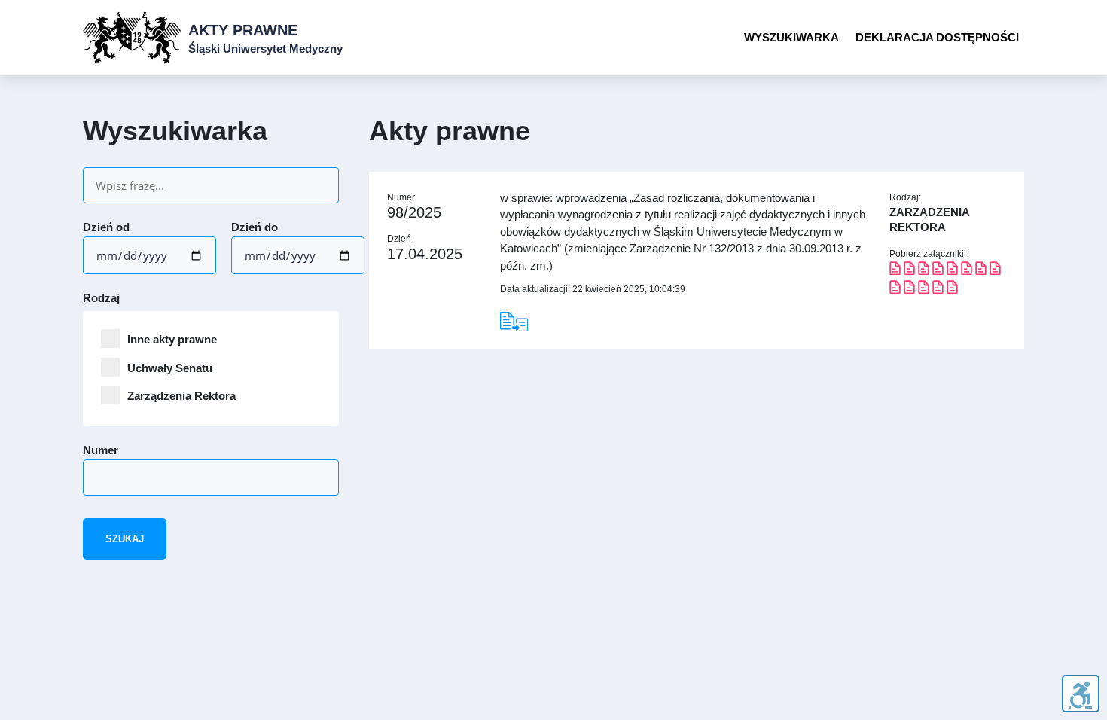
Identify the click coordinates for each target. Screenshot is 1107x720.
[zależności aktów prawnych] (522, 321)
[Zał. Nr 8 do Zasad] (952, 289)
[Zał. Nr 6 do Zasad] (909, 289)
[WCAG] (1080, 694)
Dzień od (106, 227)
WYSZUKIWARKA (791, 37)
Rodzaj (101, 297)
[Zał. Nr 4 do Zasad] (995, 270)
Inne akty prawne (172, 339)
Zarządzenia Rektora (181, 395)
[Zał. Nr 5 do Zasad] (895, 289)
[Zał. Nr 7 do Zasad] (923, 289)
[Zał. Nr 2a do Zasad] (952, 270)
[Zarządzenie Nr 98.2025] (895, 270)
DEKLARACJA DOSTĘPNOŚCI (937, 37)
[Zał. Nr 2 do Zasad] (938, 270)
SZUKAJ (124, 539)
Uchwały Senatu (169, 368)
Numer (100, 450)
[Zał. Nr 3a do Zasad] (981, 270)
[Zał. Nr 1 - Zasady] (909, 270)
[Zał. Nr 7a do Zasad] (938, 289)
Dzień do (254, 227)
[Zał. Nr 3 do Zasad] (966, 270)
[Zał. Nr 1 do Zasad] (923, 270)
